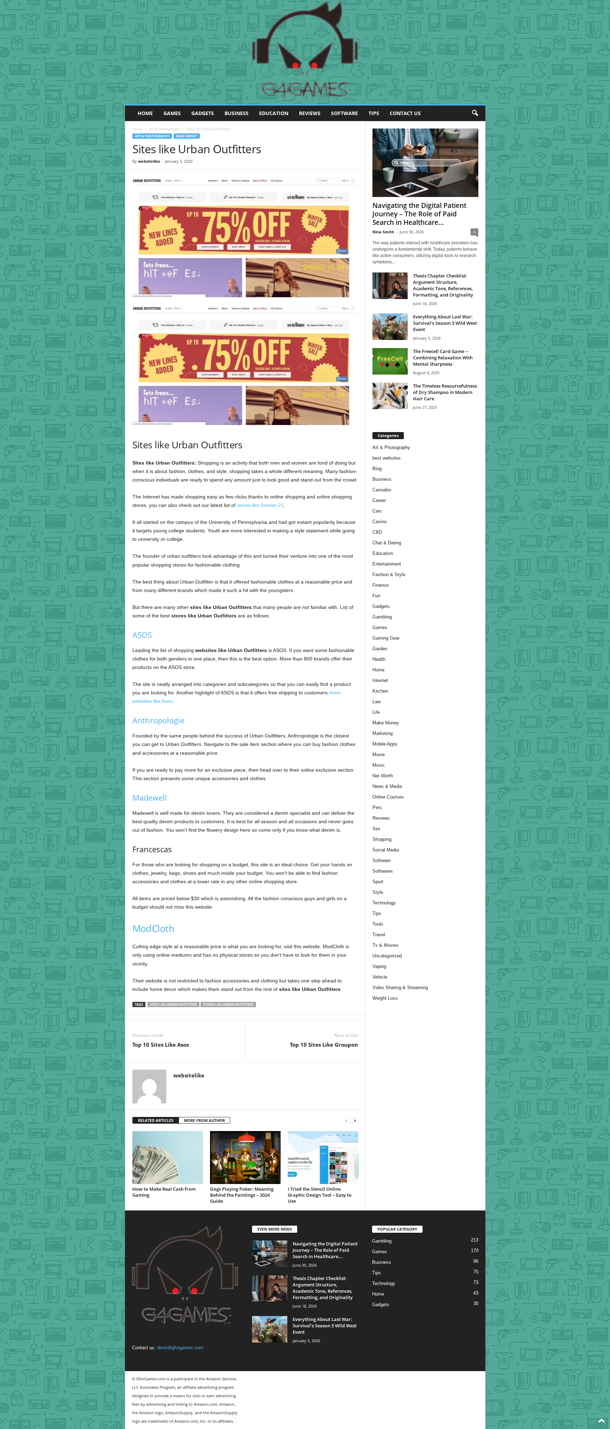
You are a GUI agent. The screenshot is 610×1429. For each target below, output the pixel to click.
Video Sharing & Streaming (400, 987)
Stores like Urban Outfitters (228, 1004)
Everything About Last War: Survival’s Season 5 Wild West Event (445, 323)
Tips (374, 113)
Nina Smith (383, 231)
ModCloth (153, 928)
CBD (377, 532)
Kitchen (380, 691)
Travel (378, 934)
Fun (376, 595)
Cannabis (381, 489)
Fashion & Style (388, 574)
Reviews (310, 113)
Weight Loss (385, 998)
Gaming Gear (386, 638)
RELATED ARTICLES (155, 1120)
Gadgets (202, 113)
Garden (379, 648)
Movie (378, 754)
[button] (475, 113)
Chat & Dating (386, 542)
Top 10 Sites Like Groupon (324, 1044)
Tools (377, 924)
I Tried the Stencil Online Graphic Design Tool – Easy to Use (320, 1195)
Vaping (379, 966)
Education (273, 113)
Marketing (382, 733)
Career (379, 500)
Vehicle (379, 977)
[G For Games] (305, 52)
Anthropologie (158, 720)
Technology (384, 902)
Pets (377, 807)
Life (376, 712)
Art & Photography (164, 128)
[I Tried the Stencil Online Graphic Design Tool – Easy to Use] (323, 1157)
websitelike (149, 161)
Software (344, 113)
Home (145, 113)
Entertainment (386, 564)
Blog (377, 468)
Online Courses (388, 797)
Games (172, 113)
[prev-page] (346, 1120)
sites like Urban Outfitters (173, 1004)
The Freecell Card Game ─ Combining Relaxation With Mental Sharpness (443, 357)
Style (377, 892)
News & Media (387, 786)
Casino (379, 521)
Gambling (382, 617)
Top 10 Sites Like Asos (160, 1044)
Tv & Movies (385, 945)
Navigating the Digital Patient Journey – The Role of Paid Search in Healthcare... (419, 214)
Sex (376, 828)
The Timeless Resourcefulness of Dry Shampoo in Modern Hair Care (445, 392)
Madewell (149, 797)
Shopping (381, 839)
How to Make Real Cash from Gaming (164, 1192)
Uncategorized (387, 955)
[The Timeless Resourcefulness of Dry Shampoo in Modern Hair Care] (390, 396)
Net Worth (382, 775)
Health (378, 659)
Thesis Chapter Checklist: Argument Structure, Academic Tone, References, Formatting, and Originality (443, 285)
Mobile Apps (384, 744)
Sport (377, 881)
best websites (386, 458)
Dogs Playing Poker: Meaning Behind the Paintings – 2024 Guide (242, 1195)
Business (237, 113)
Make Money (186, 136)
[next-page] (354, 1120)
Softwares (382, 871)
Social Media (385, 850)
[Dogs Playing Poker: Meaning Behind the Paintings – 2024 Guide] (245, 1157)
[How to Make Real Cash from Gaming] (167, 1157)
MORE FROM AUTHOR (204, 1120)
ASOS (142, 634)
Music (378, 765)
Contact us (405, 113)
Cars (377, 511)
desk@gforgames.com (180, 1347)
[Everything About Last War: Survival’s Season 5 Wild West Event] (390, 326)
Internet (380, 680)
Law (376, 701)
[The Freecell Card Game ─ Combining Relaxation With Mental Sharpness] (390, 361)
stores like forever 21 (260, 505)
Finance (380, 585)
